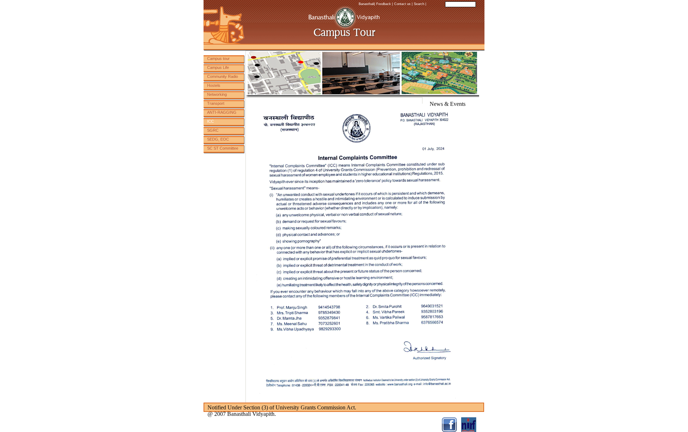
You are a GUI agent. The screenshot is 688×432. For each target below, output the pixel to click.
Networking (217, 94)
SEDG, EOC (218, 139)
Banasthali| (367, 4)
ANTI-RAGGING (221, 112)
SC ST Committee (222, 148)
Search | (420, 4)
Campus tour (218, 58)
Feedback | (384, 4)
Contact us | (403, 4)
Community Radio (222, 76)
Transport (215, 103)
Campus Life (218, 67)
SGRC (213, 130)
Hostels (213, 85)
